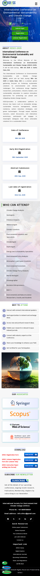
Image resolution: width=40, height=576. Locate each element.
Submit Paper (20, 28)
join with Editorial (20, 537)
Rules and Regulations (20, 561)
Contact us (20, 540)
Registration (20, 33)
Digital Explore (20, 551)
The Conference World (20, 534)
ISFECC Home (20, 548)
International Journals (20, 554)
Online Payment (20, 531)
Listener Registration (20, 38)
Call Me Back (20, 564)
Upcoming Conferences (20, 557)
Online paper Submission (20, 527)
